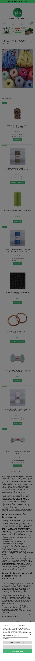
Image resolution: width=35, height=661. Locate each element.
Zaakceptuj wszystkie (17, 651)
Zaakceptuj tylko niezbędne (17, 642)
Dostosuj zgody (18, 646)
